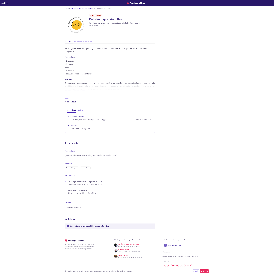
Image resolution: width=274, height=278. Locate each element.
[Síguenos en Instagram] (177, 265)
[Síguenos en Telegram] (186, 265)
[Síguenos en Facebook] (164, 265)
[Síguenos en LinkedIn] (173, 265)
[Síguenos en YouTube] (181, 265)
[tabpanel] (110, 122)
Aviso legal (114, 271)
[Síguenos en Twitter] (168, 265)
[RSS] (190, 265)
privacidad (121, 271)
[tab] (71, 110)
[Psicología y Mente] (136, 3)
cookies (129, 271)
